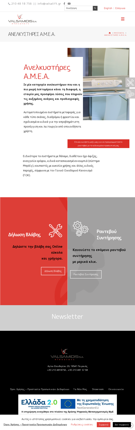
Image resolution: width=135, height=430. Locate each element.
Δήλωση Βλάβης (53, 271)
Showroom (98, 389)
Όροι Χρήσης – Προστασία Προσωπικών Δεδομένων (39, 389)
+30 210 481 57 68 (78, 369)
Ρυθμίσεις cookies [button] (82, 424)
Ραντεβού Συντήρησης (86, 274)
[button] (123, 19)
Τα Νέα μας (80, 389)
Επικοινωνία (116, 389)
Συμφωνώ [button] (103, 424)
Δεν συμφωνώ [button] (122, 424)
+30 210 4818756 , (57, 369)
